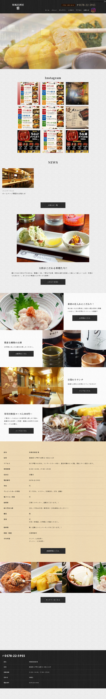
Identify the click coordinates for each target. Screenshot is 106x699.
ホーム (47, 10)
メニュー (54, 10)
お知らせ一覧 (53, 205)
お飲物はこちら (21, 354)
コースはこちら (21, 431)
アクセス (78, 10)
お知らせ (86, 10)
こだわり (71, 10)
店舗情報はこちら (53, 551)
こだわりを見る (53, 282)
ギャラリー (62, 10)
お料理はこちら (84, 318)
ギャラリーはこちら (53, 600)
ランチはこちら (84, 391)
